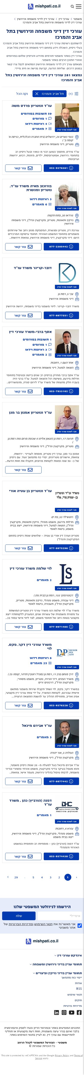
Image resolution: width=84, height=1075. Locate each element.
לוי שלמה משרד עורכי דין (31, 568)
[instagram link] (64, 1012)
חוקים (78, 1000)
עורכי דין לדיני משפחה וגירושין (35, 19)
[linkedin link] (56, 1012)
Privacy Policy (62, 1055)
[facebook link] (79, 1012)
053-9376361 (58, 167)
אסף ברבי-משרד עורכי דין (30, 332)
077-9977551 (58, 315)
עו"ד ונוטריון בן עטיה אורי (30, 491)
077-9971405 (58, 626)
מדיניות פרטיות (72, 1005)
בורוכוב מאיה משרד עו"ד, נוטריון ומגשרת (31, 188)
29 (16, 877)
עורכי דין (64, 19)
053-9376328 (58, 705)
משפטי (77, 19)
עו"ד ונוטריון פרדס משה (32, 106)
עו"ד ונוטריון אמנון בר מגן (30, 413)
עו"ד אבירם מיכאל (37, 726)
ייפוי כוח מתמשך (71, 977)
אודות (78, 983)
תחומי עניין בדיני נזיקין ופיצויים (59, 973)
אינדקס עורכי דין (69, 955)
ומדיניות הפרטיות (21, 924)
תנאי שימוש (74, 994)
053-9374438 (58, 856)
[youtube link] (71, 1012)
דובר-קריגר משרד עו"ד (33, 268)
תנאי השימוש (43, 924)
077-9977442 (58, 781)
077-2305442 (58, 246)
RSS (79, 988)
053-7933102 (58, 391)
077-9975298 (58, 548)
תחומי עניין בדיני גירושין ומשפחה (57, 964)
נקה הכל (22, 93)
